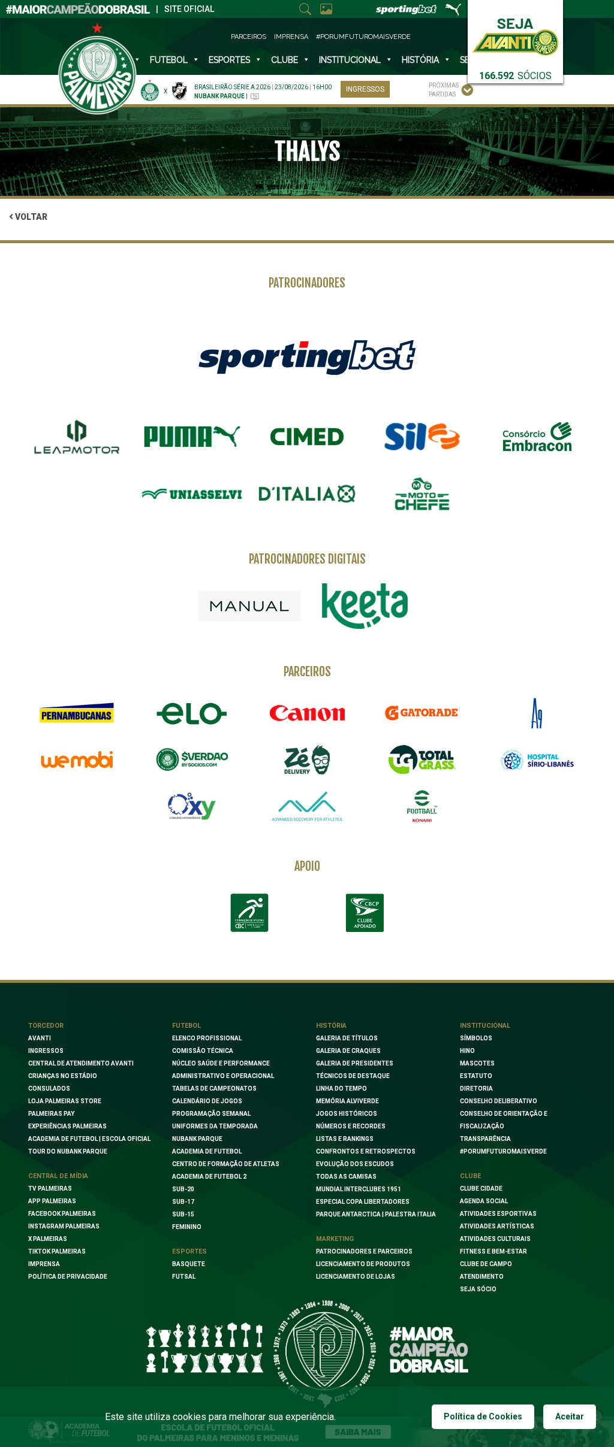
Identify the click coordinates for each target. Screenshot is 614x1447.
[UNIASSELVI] (192, 494)
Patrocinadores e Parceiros (364, 1251)
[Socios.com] (192, 759)
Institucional (485, 1026)
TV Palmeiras (50, 1188)
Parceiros (248, 37)
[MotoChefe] (422, 494)
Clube (284, 60)
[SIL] (422, 436)
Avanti (39, 1038)
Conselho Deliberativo (498, 1101)
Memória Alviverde (347, 1101)
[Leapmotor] (77, 436)
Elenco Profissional (207, 1038)
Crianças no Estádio (62, 1076)
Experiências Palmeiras (67, 1126)
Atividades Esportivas (498, 1213)
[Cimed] (307, 436)
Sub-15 (183, 1214)
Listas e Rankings (345, 1139)
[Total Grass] (422, 759)
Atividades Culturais (495, 1239)
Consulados (49, 1088)
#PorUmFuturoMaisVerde (363, 37)
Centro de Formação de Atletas (225, 1164)
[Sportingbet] (307, 357)
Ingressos (365, 89)
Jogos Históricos (346, 1113)
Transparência (485, 1139)
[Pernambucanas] (77, 713)
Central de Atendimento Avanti (81, 1063)
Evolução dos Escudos (355, 1164)
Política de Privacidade (67, 1276)
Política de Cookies (483, 1416)
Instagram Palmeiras (64, 1226)
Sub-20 (183, 1189)
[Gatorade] (422, 713)
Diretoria (476, 1088)
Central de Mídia (58, 1176)
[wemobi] (77, 759)
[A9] (537, 713)
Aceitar (569, 1416)
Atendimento (482, 1276)
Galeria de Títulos (347, 1038)
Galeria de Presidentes (354, 1063)
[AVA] (307, 806)
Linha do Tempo (341, 1088)
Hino (467, 1051)
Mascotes (477, 1063)
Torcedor (46, 1026)
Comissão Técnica (202, 1051)
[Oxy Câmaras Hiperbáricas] (192, 806)
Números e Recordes (351, 1126)
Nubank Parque (197, 1139)
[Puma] (192, 436)
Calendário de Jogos (207, 1101)
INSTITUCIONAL (350, 60)
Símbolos (476, 1038)
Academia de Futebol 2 (209, 1176)
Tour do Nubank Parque (67, 1151)
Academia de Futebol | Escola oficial (89, 1139)
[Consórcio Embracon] (537, 436)
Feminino (186, 1227)
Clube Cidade (481, 1188)
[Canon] (307, 713)
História (420, 60)
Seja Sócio (478, 1289)
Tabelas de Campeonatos (214, 1088)
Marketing (335, 1239)
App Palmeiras (52, 1201)
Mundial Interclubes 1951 (358, 1189)
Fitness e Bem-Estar (493, 1251)
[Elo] (192, 713)
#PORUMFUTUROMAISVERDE (503, 1151)
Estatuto (476, 1076)
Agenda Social (484, 1201)
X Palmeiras (47, 1239)
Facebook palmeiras (62, 1213)
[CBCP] (365, 913)
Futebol (169, 60)
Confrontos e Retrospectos (366, 1151)
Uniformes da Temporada (215, 1126)
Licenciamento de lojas (355, 1276)
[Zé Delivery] (307, 760)
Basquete (188, 1264)
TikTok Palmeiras (57, 1251)
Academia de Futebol (207, 1151)
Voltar (30, 217)
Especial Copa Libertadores (363, 1201)
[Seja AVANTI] (515, 34)
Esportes (229, 60)
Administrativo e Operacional (223, 1076)
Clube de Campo (486, 1264)
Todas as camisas (346, 1176)
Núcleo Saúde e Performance (221, 1063)
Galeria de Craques (348, 1051)
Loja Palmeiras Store (64, 1101)
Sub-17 (183, 1201)
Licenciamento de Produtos (363, 1264)
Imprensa (291, 37)
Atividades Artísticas (497, 1226)
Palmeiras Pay (51, 1113)
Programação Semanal (211, 1113)
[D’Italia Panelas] (307, 494)
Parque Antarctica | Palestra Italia (376, 1214)
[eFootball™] (422, 806)
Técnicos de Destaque (353, 1076)
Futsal (183, 1276)
